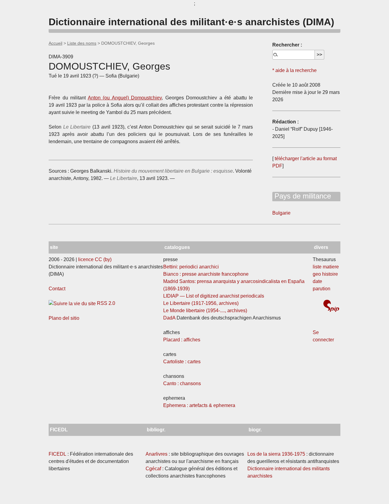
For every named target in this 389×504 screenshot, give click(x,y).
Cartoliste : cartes (182, 361)
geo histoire (325, 274)
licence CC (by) (95, 259)
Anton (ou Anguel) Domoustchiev (125, 97)
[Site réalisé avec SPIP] (331, 306)
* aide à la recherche (294, 70)
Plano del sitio (64, 318)
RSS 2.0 (105, 303)
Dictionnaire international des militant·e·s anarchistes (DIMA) (191, 21)
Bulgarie (281, 213)
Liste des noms (81, 43)
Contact (57, 288)
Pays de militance (301, 196)
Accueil (55, 43)
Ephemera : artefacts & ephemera (199, 405)
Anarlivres (156, 454)
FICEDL (57, 454)
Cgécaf (153, 468)
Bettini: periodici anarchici (191, 266)
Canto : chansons (182, 383)
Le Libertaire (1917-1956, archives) (201, 303)
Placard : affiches (181, 339)
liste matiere (326, 266)
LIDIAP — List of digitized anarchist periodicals (213, 296)
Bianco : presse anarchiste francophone (206, 274)
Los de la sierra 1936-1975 (276, 454)
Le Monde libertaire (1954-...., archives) (205, 310)
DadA (169, 317)
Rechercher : (287, 44)
